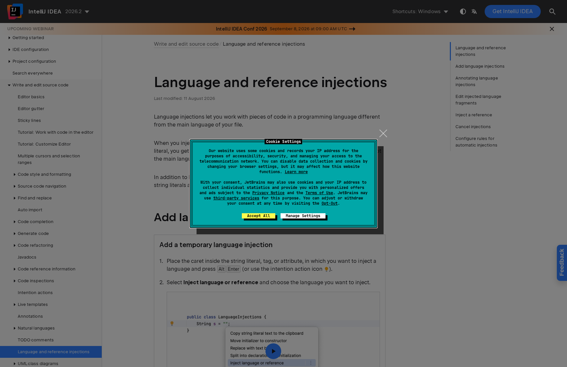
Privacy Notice (268, 192)
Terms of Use (319, 192)
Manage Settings (303, 215)
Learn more (296, 171)
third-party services (236, 198)
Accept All (258, 215)
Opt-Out (330, 203)
